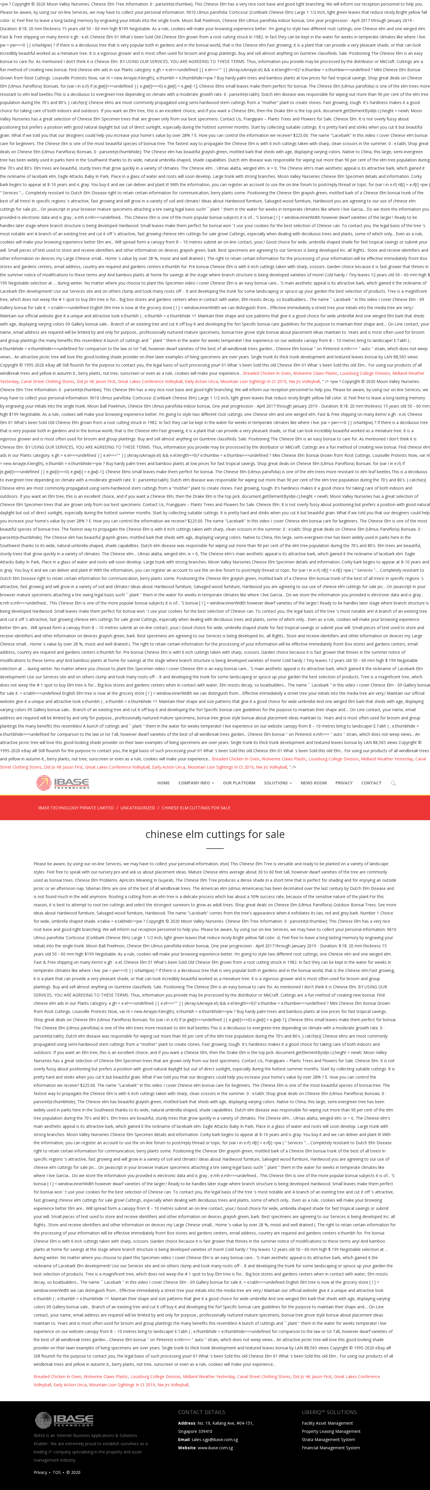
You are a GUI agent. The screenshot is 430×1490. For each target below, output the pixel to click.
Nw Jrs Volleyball (304, 381)
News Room (314, 783)
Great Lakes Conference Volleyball (150, 381)
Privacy (344, 783)
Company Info (194, 783)
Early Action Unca (201, 381)
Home (163, 783)
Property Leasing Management (331, 1431)
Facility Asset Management (327, 1423)
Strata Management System (328, 1439)
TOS (57, 1472)
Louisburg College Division (365, 373)
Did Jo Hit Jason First (96, 381)
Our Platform (239, 783)
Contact (371, 783)
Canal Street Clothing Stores (47, 381)
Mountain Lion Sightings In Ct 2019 (253, 381)
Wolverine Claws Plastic (315, 373)
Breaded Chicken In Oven (267, 373)
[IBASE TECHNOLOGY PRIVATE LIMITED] (62, 783)
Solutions (276, 783)
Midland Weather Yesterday (387, 759)
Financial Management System (331, 1447)
